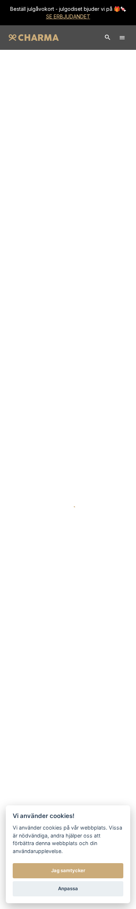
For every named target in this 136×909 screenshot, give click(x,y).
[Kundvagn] (107, 37)
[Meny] (122, 38)
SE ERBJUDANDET (68, 16)
